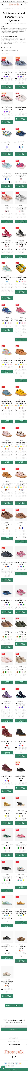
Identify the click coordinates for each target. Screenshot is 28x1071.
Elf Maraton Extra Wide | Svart (21, 776)
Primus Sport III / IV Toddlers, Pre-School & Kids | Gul (21, 911)
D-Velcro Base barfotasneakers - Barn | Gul (21, 401)
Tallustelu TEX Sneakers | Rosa (21, 844)
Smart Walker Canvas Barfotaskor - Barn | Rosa (7, 107)
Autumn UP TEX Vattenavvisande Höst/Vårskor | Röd (7, 776)
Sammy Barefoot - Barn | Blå (7, 142)
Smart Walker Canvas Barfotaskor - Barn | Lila (7, 72)
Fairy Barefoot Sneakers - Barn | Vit (21, 107)
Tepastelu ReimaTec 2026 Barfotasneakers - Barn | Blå (7, 600)
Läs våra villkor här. (20, 1)
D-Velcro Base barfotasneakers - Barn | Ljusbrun (21, 360)
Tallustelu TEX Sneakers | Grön (7, 844)
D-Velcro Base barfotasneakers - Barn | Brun (7, 483)
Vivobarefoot (7, 810)
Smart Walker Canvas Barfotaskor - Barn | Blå (21, 72)
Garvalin (21, 106)
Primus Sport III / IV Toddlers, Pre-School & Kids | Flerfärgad (21, 876)
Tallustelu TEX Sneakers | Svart (7, 876)
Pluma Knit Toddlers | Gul (7, 811)
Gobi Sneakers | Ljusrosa (7, 981)
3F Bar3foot (21, 775)
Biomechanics (21, 141)
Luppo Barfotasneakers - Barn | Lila (7, 703)
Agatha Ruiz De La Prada (21, 173)
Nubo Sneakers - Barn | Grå (21, 242)
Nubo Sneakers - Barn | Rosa (7, 242)
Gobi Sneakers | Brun (21, 946)
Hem (4, 8)
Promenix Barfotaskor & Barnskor (14, 4)
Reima (21, 560)
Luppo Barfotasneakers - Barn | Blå (21, 703)
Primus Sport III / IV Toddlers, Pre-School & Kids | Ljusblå (7, 911)
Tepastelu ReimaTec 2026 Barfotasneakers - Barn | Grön (21, 600)
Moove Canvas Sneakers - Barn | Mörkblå (21, 142)
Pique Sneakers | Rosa (21, 175)
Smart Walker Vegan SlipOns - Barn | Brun (7, 524)
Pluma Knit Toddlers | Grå (21, 811)
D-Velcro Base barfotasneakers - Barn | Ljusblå (7, 401)
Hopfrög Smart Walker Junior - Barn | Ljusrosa (7, 668)
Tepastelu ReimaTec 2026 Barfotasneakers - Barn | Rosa (21, 562)
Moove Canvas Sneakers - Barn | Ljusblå (7, 175)
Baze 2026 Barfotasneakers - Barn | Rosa (21, 318)
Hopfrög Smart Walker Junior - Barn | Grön (21, 632)
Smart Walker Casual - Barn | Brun (21, 524)
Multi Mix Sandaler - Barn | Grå (21, 207)
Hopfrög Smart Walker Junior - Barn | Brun (7, 632)
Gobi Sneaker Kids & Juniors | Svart (7, 946)
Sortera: (2, 50)
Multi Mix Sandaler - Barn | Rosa (7, 207)
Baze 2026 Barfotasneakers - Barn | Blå (7, 318)
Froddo (7, 275)
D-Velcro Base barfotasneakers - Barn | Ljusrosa (7, 442)
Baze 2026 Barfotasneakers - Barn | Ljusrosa (7, 360)
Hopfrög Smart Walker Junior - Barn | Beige (21, 668)
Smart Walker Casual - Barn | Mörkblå (7, 562)
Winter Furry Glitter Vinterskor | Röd (7, 741)
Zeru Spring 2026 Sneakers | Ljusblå (7, 277)
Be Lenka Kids (7, 240)
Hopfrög (7, 70)
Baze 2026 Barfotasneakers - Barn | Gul (21, 277)
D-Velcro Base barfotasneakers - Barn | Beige (21, 442)
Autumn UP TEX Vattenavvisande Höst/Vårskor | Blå (21, 741)
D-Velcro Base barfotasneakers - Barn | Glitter (21, 483)
